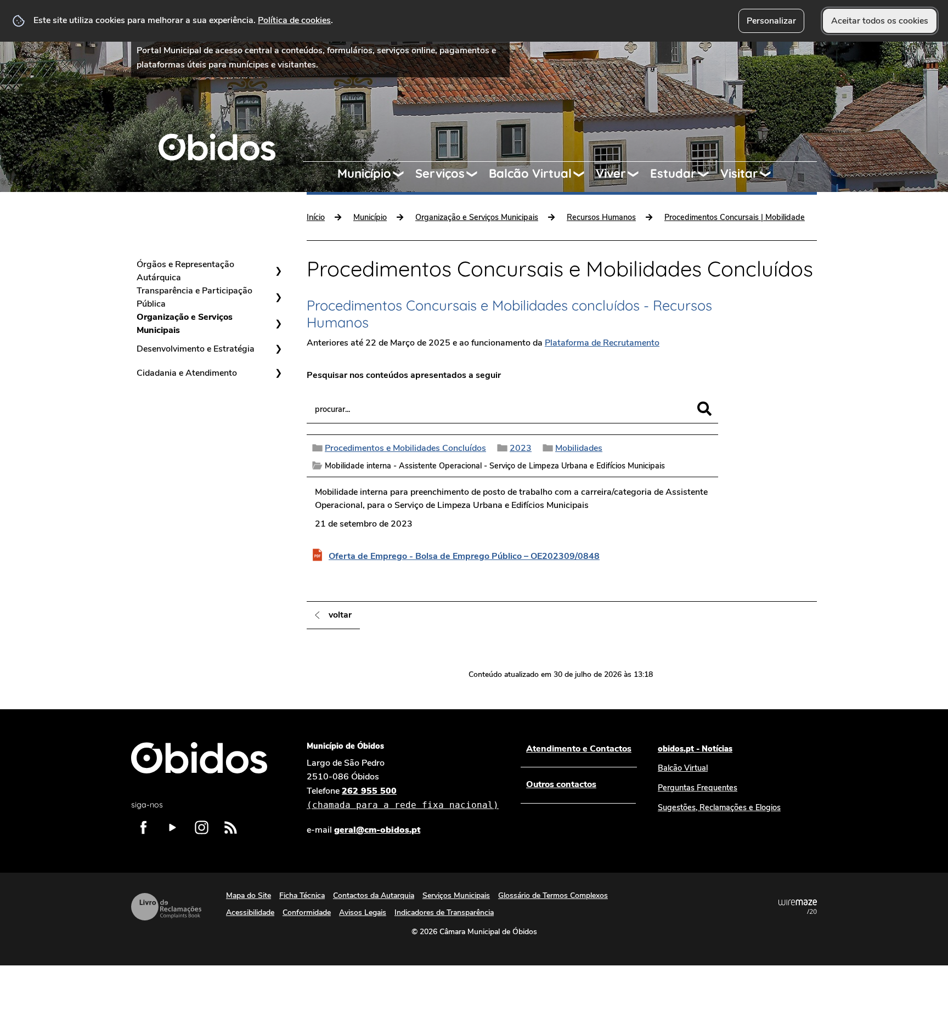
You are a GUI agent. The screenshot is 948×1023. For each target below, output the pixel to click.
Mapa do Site (248, 895)
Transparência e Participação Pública (194, 297)
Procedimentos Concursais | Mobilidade (734, 217)
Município (364, 173)
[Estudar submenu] (708, 174)
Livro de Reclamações (166, 906)
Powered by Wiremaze (797, 906)
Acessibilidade (250, 912)
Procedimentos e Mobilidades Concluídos (405, 448)
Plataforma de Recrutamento (602, 343)
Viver (611, 173)
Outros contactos (561, 784)
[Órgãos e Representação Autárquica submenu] (278, 271)
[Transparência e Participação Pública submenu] (278, 297)
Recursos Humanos (601, 217)
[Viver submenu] (638, 174)
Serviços (440, 173)
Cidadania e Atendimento (187, 373)
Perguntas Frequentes (697, 787)
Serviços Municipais (456, 895)
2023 (521, 448)
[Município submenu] (403, 174)
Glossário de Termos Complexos (553, 895)
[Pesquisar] (704, 408)
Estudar (673, 173)
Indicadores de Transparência (444, 912)
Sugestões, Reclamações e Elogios (719, 807)
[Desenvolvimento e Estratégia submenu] (278, 349)
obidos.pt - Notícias (695, 748)
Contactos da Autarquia (373, 895)
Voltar (340, 615)
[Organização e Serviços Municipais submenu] (278, 323)
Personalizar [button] (771, 21)
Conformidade (307, 912)
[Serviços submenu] (477, 174)
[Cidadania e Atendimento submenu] (278, 373)
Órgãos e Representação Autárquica (185, 271)
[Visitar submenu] (770, 174)
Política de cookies (294, 20)
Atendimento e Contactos (578, 749)
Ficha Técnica (302, 895)
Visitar (739, 173)
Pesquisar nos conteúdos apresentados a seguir (404, 375)
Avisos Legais (362, 912)
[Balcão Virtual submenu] (584, 174)
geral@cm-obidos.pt (377, 830)
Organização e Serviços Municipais (185, 323)
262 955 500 (403, 798)
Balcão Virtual (530, 173)
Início (316, 217)
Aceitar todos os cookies (879, 21)
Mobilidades (578, 448)
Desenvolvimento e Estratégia (196, 349)
